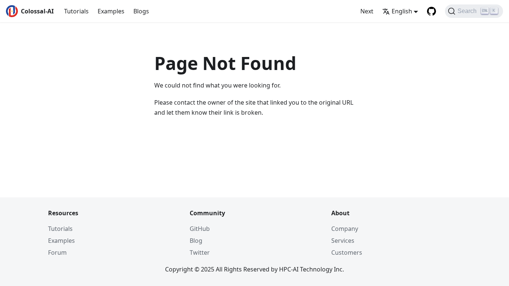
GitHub (200, 229)
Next (366, 11)
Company (344, 229)
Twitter (200, 252)
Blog (196, 240)
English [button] (402, 11)
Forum (57, 252)
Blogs (141, 11)
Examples (111, 11)
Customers (346, 252)
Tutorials (76, 11)
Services (342, 240)
